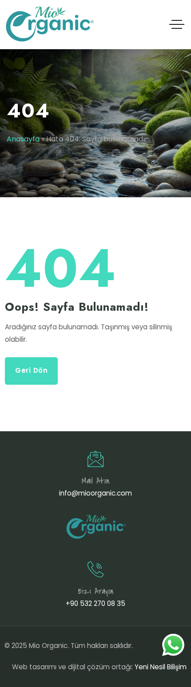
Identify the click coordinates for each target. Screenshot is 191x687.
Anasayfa (23, 139)
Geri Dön (31, 370)
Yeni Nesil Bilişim (161, 666)
